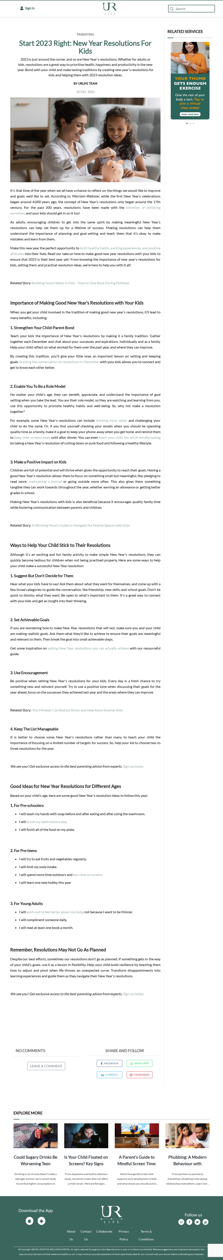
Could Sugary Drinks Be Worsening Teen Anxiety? (35, 1161)
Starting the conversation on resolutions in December (59, 362)
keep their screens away (32, 437)
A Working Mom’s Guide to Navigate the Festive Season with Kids (81, 525)
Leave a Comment (46, 1066)
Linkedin (111, 1074)
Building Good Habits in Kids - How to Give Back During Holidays (80, 283)
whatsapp (141, 1063)
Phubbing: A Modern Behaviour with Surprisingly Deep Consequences (187, 1161)
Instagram (141, 1074)
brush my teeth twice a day (46, 822)
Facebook (111, 1063)
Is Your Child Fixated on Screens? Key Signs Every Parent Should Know (86, 1161)
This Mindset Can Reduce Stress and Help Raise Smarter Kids (77, 710)
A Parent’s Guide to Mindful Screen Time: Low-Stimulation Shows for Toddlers (137, 1161)
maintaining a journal (45, 481)
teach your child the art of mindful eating (129, 437)
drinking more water (112, 420)
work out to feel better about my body (55, 912)
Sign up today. (133, 766)
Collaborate (104, 1231)
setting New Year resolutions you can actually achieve (88, 648)
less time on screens (88, 874)
